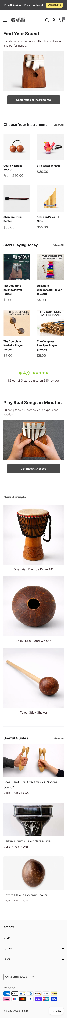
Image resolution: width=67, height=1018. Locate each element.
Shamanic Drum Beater (13, 219)
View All (58, 125)
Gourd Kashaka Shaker (13, 167)
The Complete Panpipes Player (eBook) (47, 345)
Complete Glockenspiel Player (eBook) (49, 289)
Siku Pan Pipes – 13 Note (48, 219)
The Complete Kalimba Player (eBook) (12, 289)
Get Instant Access (33, 468)
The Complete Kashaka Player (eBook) (13, 345)
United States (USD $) (16, 977)
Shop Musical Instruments (33, 99)
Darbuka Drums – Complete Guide (27, 841)
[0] (61, 20)
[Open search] (47, 20)
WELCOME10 (54, 5)
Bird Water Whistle (48, 165)
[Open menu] (5, 20)
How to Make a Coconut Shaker (25, 895)
